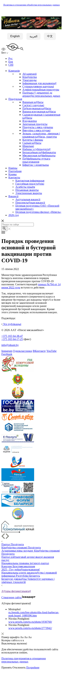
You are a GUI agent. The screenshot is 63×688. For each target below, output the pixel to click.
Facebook (6, 354)
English (15, 36)
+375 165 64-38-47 (12, 335)
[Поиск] (4, 228)
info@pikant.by (10, 345)
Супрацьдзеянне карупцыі (38, 86)
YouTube (51, 350)
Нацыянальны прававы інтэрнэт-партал (25, 563)
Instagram (6, 350)
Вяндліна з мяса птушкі (36, 130)
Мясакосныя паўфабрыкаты (38, 155)
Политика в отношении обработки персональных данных (31, 5)
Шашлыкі (28, 146)
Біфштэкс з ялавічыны (35, 164)
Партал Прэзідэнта (12, 544)
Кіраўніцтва (29, 77)
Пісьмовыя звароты (27, 190)
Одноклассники (22, 350)
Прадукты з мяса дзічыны (37, 127)
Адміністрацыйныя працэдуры (40, 89)
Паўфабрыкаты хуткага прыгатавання (36, 160)
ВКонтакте (39, 350)
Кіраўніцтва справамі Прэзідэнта (21, 547)
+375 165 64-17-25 (12, 339)
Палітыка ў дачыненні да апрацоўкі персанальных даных (41, 94)
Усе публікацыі (11, 324)
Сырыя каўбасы (31, 142)
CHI (10, 64)
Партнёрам (15, 171)
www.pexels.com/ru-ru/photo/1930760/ (30, 621)
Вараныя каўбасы (32, 102)
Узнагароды (29, 80)
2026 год (13, 215)
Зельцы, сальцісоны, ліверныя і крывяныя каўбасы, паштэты (41, 135)
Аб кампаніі (29, 73)
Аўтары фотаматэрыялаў (16, 591)
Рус (10, 58)
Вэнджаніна (29, 120)
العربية (33, 36)
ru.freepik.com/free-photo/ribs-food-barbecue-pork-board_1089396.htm (33, 614)
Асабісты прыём (25, 186)
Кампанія (14, 70)
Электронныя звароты (28, 193)
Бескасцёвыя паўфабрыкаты (39, 152)
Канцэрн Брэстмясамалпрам (18, 566)
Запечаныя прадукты (34, 124)
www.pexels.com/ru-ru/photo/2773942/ (30, 628)
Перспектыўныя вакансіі (30, 202)
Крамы (12, 174)
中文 (50, 36)
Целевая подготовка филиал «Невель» (38, 211)
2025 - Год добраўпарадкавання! (20, 569)
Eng (10, 61)
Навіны (12, 168)
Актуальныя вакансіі (27, 199)
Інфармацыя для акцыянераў (39, 83)
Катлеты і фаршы (32, 139)
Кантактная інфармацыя (29, 180)
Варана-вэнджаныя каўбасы (39, 111)
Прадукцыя (15, 98)
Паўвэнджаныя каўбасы (36, 108)
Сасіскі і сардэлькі (33, 105)
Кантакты (14, 177)
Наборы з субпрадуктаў (36, 149)
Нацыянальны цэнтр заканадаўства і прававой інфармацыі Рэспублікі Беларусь (29, 574)
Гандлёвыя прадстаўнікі (29, 183)
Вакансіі (13, 196)
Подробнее (32, 667)
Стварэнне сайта (11, 597)
